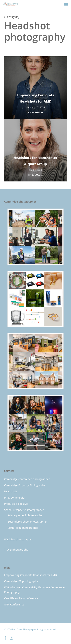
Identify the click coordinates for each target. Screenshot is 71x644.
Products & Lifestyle (16, 503)
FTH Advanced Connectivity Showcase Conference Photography (34, 590)
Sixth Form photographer (23, 527)
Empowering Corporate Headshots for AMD (35, 98)
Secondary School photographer (27, 521)
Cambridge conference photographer (27, 479)
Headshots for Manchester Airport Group (35, 160)
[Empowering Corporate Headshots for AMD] (35, 87)
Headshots (10, 491)
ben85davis (37, 112)
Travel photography (16, 549)
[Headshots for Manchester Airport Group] (35, 150)
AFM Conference (14, 604)
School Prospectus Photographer (24, 510)
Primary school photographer (26, 515)
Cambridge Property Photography (24, 485)
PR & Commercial (14, 497)
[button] (66, 4)
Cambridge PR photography (21, 581)
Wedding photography (17, 539)
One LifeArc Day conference (21, 598)
